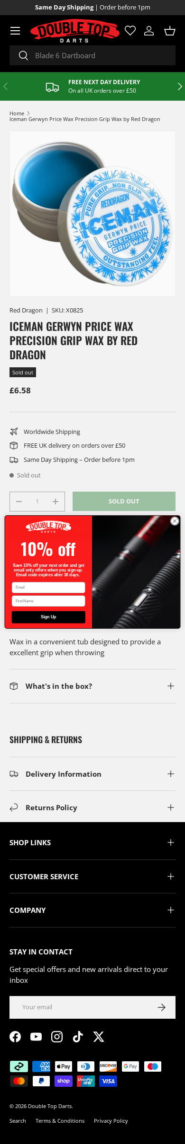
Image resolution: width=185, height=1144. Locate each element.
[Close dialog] (175, 521)
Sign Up (48, 617)
